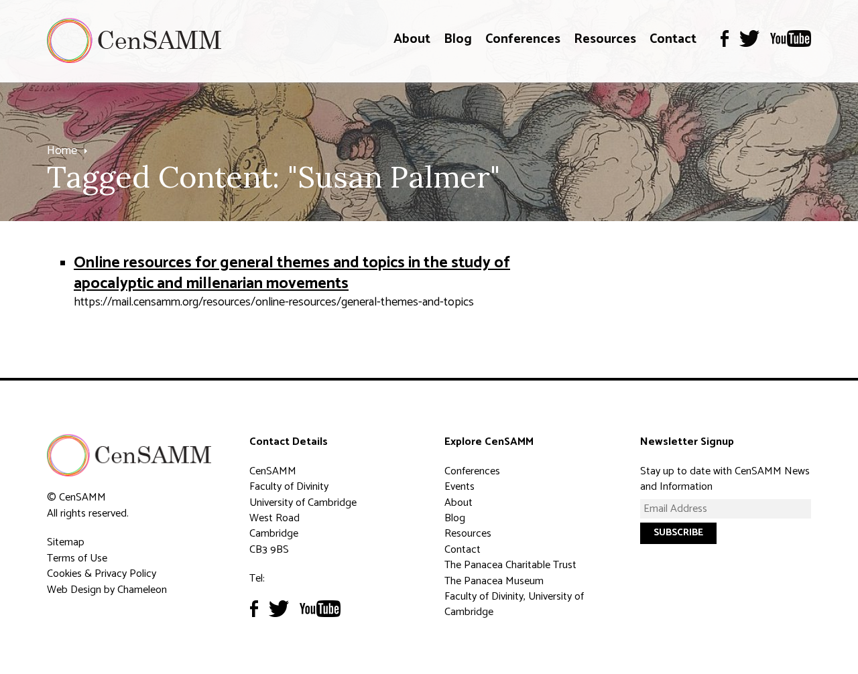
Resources (605, 39)
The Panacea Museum (494, 581)
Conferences (522, 39)
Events (459, 487)
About (411, 39)
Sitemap (65, 542)
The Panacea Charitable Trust (510, 565)
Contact (673, 39)
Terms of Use (77, 558)
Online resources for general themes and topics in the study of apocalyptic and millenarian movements (292, 273)
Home (62, 151)
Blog (458, 39)
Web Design (74, 590)
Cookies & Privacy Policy (101, 574)
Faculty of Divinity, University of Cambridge (514, 604)
